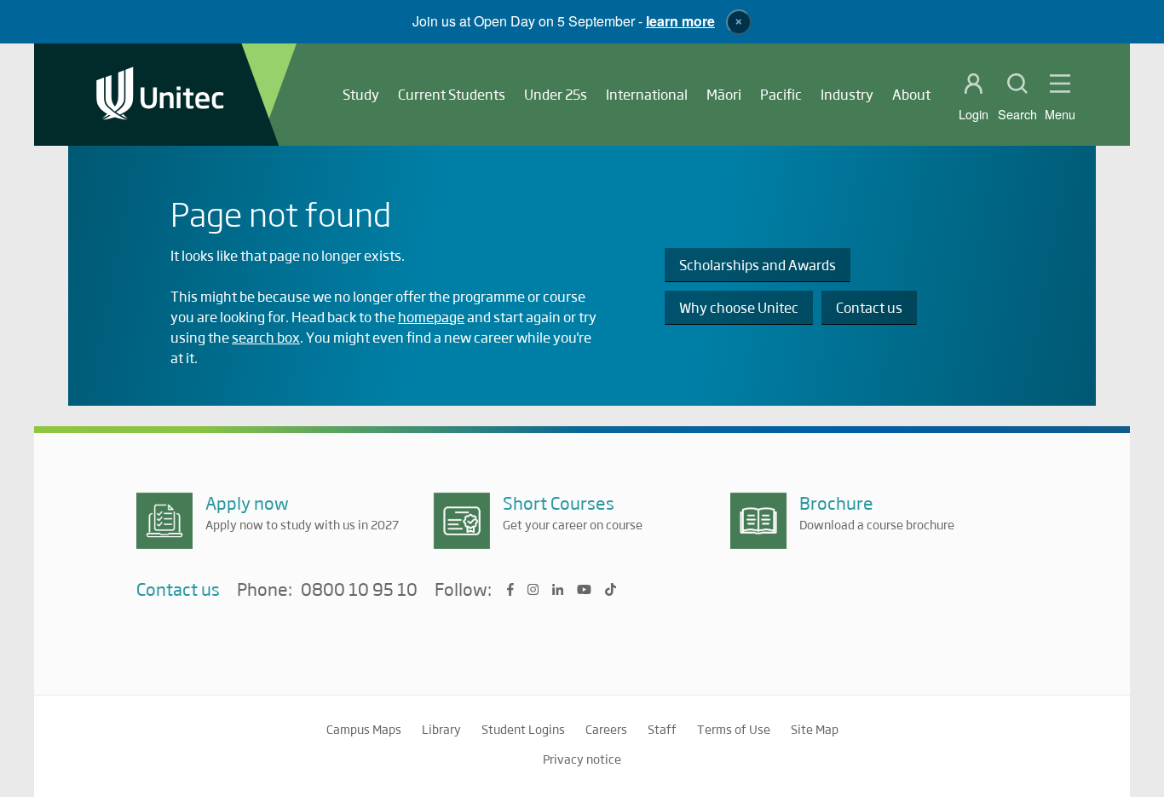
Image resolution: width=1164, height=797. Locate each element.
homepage (431, 316)
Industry (847, 94)
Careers (606, 728)
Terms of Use (733, 728)
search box (266, 337)
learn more (680, 21)
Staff (662, 728)
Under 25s (555, 94)
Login (973, 114)
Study (361, 94)
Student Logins (523, 728)
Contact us (869, 307)
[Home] (160, 95)
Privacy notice (582, 758)
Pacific (781, 94)
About (911, 94)
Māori (723, 94)
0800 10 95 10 (359, 590)
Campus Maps (363, 728)
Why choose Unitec (738, 307)
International (647, 94)
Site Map (814, 728)
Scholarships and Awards (757, 264)
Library (441, 728)
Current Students (451, 94)
